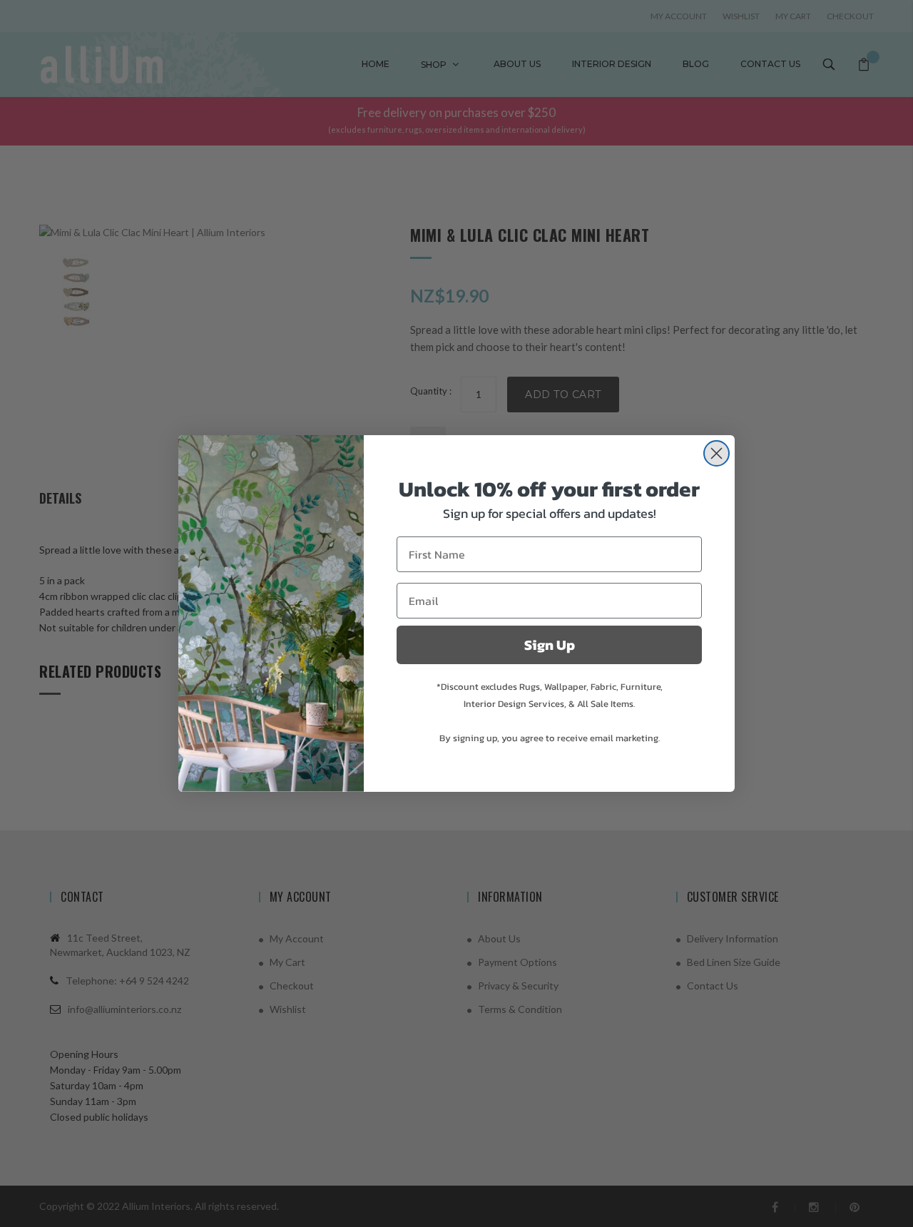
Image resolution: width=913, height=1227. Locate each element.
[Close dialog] (716, 453)
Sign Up (549, 645)
